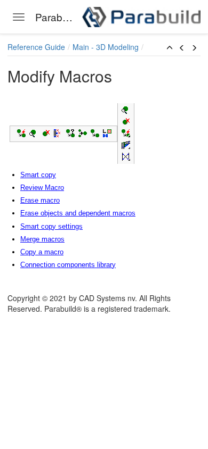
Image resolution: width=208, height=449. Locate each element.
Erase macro (40, 200)
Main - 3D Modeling (106, 46)
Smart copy (38, 175)
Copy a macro (41, 252)
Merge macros (42, 239)
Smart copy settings (51, 226)
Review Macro (42, 188)
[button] (169, 48)
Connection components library (68, 265)
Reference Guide (36, 46)
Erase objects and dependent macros (77, 213)
